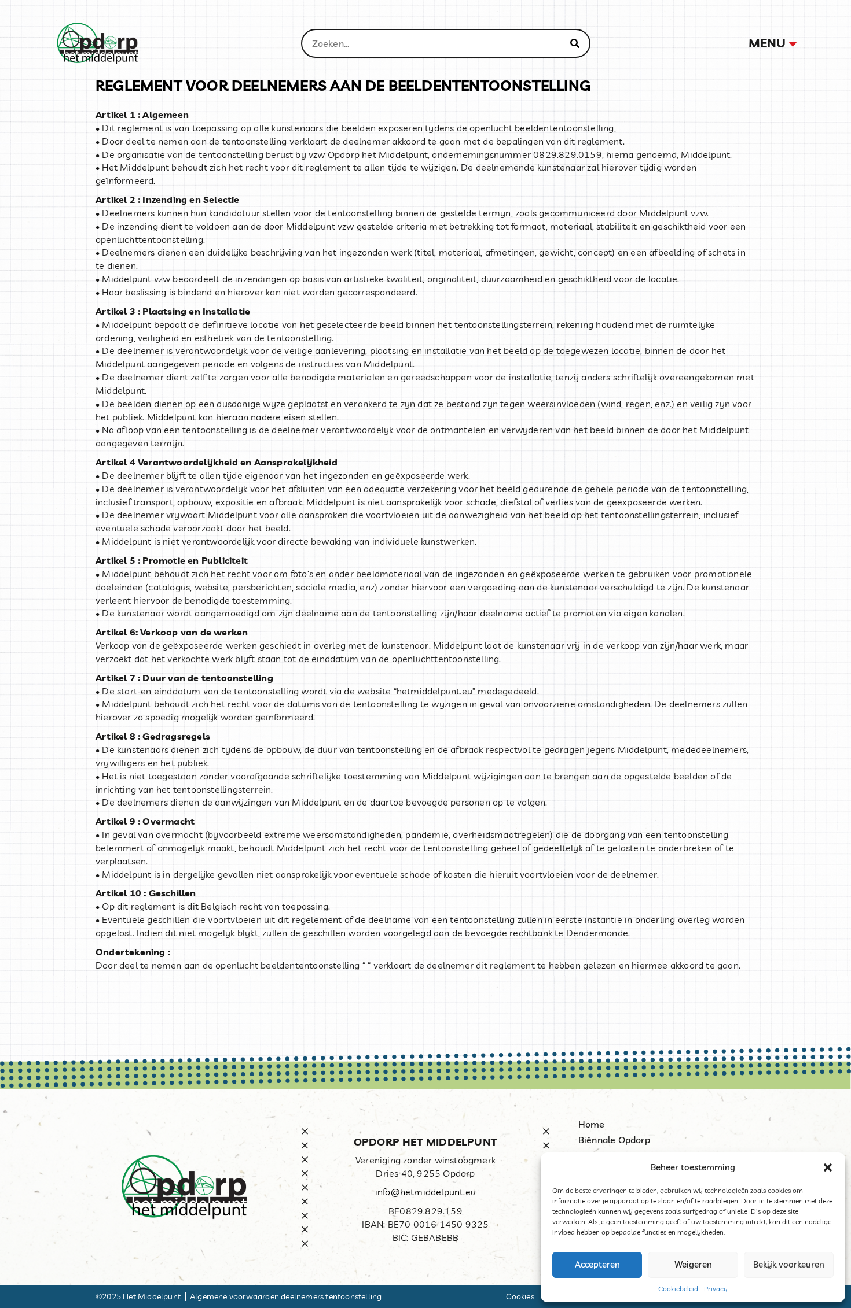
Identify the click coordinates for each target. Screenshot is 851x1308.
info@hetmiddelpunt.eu (425, 1192)
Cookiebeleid (678, 1288)
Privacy (716, 1288)
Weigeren (693, 1264)
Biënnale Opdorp (614, 1140)
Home (591, 1124)
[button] (828, 1167)
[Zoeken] (574, 43)
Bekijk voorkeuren (788, 1264)
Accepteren (597, 1264)
